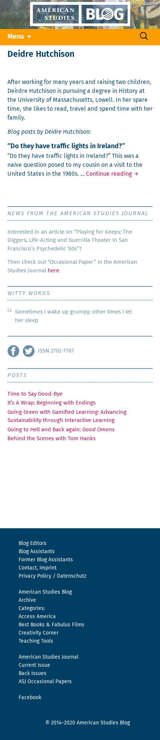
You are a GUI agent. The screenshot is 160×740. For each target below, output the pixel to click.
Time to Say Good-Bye (35, 394)
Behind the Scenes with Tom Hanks (51, 438)
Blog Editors (33, 543)
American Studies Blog (45, 592)
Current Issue (34, 665)
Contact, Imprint (38, 568)
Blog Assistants (37, 551)
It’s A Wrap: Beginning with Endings (51, 403)
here (53, 270)
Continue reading (112, 174)
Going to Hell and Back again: (61, 429)
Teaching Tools (36, 641)
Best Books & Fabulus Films (51, 624)
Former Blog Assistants (46, 559)
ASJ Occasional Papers (45, 681)
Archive (27, 600)
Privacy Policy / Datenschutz (52, 576)
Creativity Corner (38, 633)
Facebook (30, 697)
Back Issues (33, 673)
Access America (37, 616)
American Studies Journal (49, 657)
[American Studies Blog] (80, 14)
